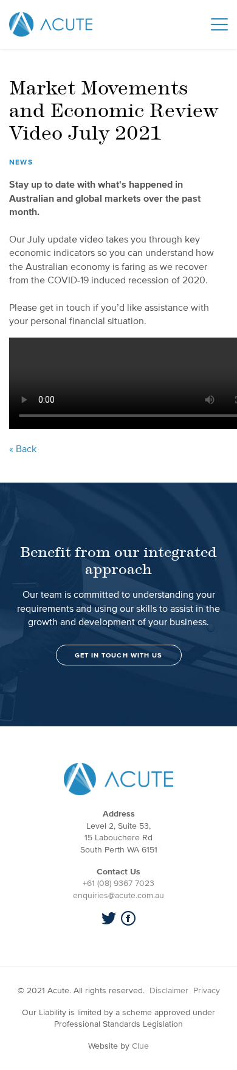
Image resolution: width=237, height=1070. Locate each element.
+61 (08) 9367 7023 (118, 883)
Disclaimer (168, 990)
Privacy (206, 990)
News (21, 162)
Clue (140, 1046)
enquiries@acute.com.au (118, 895)
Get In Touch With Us (119, 655)
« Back (22, 448)
